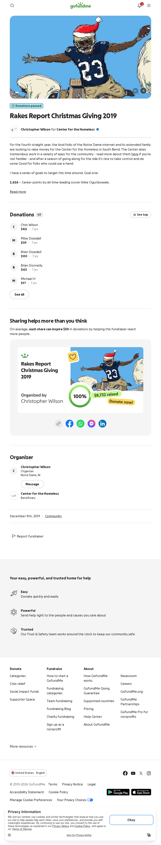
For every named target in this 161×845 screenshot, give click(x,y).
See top (142, 214)
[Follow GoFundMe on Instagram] (149, 773)
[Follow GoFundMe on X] (141, 773)
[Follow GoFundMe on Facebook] (125, 773)
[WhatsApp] (80, 423)
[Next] (143, 91)
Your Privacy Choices (71, 800)
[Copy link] (58, 423)
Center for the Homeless (76, 129)
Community (53, 516)
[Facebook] (69, 423)
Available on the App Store (141, 792)
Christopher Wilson (35, 467)
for (58, 129)
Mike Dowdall (31, 238)
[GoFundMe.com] (80, 5)
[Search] (12, 5)
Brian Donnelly (31, 265)
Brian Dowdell (31, 252)
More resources (21, 746)
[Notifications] (139, 5)
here (134, 154)
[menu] (149, 5)
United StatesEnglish (30, 772)
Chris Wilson (29, 225)
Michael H (28, 278)
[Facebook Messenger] (91, 423)
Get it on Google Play (118, 792)
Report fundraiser (30, 536)
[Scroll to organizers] (15, 128)
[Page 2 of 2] (20, 92)
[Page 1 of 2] (16, 92)
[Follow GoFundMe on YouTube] (133, 773)
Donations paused (28, 105)
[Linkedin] (102, 423)
